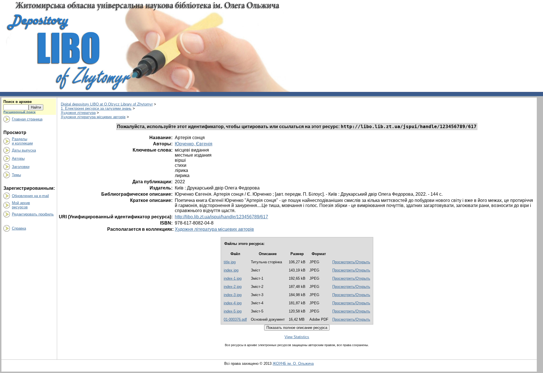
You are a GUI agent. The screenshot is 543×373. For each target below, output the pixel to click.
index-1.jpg (233, 278)
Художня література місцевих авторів (93, 117)
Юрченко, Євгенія (193, 143)
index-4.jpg (233, 303)
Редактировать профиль (33, 214)
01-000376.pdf (235, 319)
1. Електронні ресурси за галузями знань (96, 108)
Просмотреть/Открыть (351, 262)
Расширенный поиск (19, 112)
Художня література (78, 113)
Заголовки (20, 167)
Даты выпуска (24, 150)
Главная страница (27, 119)
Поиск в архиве (17, 102)
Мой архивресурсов (21, 205)
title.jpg (230, 262)
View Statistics (297, 337)
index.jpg (231, 270)
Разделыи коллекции (22, 141)
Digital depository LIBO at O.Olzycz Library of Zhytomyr (107, 104)
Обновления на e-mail (30, 196)
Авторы (18, 158)
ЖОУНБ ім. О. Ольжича (293, 363)
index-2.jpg (233, 286)
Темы (16, 175)
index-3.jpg (233, 295)
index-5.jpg (233, 311)
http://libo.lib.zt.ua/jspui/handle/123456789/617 (221, 216)
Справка (19, 228)
